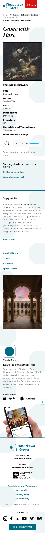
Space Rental (10, 268)
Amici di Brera (10, 253)
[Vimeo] (32, 518)
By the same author (13, 172)
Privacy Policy (22, 494)
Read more (8, 239)
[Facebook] (11, 518)
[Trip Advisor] (39, 518)
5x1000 (6, 258)
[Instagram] (5, 518)
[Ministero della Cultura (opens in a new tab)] (22, 475)
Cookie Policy (22, 498)
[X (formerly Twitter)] (17, 518)
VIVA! (37, 504)
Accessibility (22, 490)
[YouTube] (24, 518)
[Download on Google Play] (27, 399)
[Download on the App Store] (9, 398)
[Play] (16, 143)
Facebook (14, 20)
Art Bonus (8, 263)
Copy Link (26, 20)
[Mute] (27, 143)
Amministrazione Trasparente (23, 486)
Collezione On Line (29, 15)
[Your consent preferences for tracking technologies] (42, 402)
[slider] (20, 143)
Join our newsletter (22, 526)
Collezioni (14, 15)
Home (5, 15)
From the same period (14, 177)
